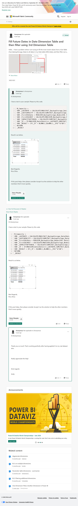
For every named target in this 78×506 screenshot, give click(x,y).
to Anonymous (27, 91)
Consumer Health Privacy (26, 502)
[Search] (58, 16)
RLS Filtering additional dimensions (24, 478)
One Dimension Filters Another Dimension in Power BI (30, 486)
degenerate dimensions (20, 456)
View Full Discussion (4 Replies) (17, 209)
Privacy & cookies (54, 498)
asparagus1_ (25, 473)
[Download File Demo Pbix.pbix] (23, 193)
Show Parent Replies (12, 212)
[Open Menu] (70, 21)
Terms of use (64, 498)
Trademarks (73, 498)
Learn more (57, 26)
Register (63, 16)
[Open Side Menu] (7, 16)
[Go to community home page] (21, 16)
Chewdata (25, 481)
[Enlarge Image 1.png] (25, 152)
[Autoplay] (35, 442)
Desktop (10, 21)
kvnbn (24, 466)
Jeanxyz (24, 459)
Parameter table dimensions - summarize (25, 471)
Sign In (69, 16)
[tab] (38, 442)
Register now (6, 10)
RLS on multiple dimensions (21, 463)
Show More (14, 75)
